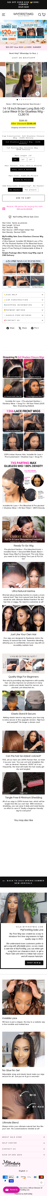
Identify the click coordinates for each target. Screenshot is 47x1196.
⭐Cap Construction (16, 300)
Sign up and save (12, 1155)
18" (31, 159)
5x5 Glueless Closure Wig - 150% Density (23, 142)
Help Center (9, 1143)
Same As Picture (23, 180)
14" (15, 159)
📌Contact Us (12, 320)
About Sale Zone (12, 1137)
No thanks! (15, 190)
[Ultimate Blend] (23, 1101)
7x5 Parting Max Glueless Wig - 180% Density (23, 148)
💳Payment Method (14, 310)
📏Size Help (10, 294)
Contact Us (9, 1149)
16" (23, 159)
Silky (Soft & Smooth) (23, 169)
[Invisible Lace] (23, 997)
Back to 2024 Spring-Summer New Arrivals (25, 882)
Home (8, 104)
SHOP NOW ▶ (34, 962)
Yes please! (31, 190)
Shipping (14, 127)
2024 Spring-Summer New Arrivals (26, 104)
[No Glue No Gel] (23, 1049)
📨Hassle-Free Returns (17, 315)
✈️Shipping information (18, 305)
